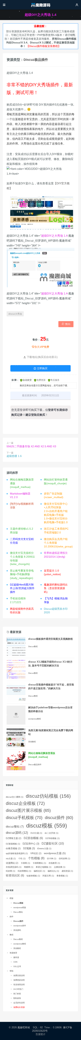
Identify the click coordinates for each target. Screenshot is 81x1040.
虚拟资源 (67, 871)
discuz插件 (59, 817)
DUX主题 (36, 833)
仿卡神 (51, 858)
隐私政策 (17, 998)
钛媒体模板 (33, 876)
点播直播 (59, 867)
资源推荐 (13, 953)
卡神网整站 (39, 863)
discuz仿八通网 (14, 797)
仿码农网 (64, 858)
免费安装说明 (19, 975)
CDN (15, 962)
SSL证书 (17, 966)
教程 (11, 935)
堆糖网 (28, 867)
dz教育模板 (13, 848)
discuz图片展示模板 (28, 810)
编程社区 (39, 871)
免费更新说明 (19, 980)
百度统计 (41, 1034)
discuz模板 (46, 825)
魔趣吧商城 (24, 1027)
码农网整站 (24, 871)
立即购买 (40, 368)
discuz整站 (15, 826)
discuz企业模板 (25, 803)
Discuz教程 (33, 646)
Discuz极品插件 (36, 60)
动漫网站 (12, 863)
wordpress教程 (34, 719)
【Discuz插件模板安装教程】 (43, 46)
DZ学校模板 (52, 838)
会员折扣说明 (19, 1003)
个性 (22, 858)
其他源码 (17, 930)
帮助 (11, 971)
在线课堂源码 (13, 867)
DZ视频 (29, 848)
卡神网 (25, 863)
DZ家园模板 (13, 844)
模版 (11, 898)
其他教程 (32, 742)
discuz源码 (17, 832)
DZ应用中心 (31, 843)
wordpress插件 (19, 926)
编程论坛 (53, 871)
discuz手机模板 (24, 817)
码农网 (10, 871)
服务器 (16, 957)
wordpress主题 (55, 853)
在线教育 (54, 863)
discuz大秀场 (15, 314)
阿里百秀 (48, 876)
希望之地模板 (43, 867)
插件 (11, 917)
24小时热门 (18, 989)
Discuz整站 (18, 912)
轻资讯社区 (15, 875)
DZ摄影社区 (53, 843)
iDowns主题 (44, 848)
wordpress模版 (19, 907)
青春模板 (62, 876)
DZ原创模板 (33, 838)
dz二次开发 (51, 833)
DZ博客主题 (13, 838)
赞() (66, 323)
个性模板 (36, 858)
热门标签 (17, 994)
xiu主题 (11, 858)
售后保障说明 (19, 985)
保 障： (15, 380)
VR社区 (35, 853)
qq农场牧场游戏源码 (17, 853)
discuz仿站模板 (48, 796)
